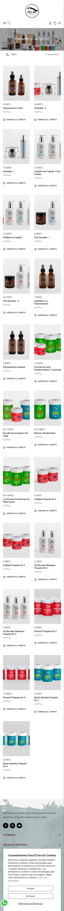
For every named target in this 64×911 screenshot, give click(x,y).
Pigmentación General (14, 367)
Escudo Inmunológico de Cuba (15, 434)
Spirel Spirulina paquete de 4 (15, 765)
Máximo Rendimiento (45, 433)
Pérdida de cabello (12, 237)
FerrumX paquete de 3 (45, 631)
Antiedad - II (40, 108)
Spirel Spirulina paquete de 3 (46, 699)
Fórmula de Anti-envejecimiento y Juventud (47, 368)
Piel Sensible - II (11, 301)
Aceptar (30, 888)
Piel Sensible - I (42, 237)
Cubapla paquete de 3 (14, 565)
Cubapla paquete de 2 (45, 499)
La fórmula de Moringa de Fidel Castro (16, 500)
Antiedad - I (8, 171)
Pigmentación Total (13, 108)
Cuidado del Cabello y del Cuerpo (47, 173)
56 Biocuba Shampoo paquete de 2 (45, 566)
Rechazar (30, 896)
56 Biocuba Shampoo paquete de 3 (13, 632)
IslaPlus (7, 111)
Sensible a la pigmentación (41, 302)
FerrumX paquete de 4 (14, 697)
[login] (48, 23)
